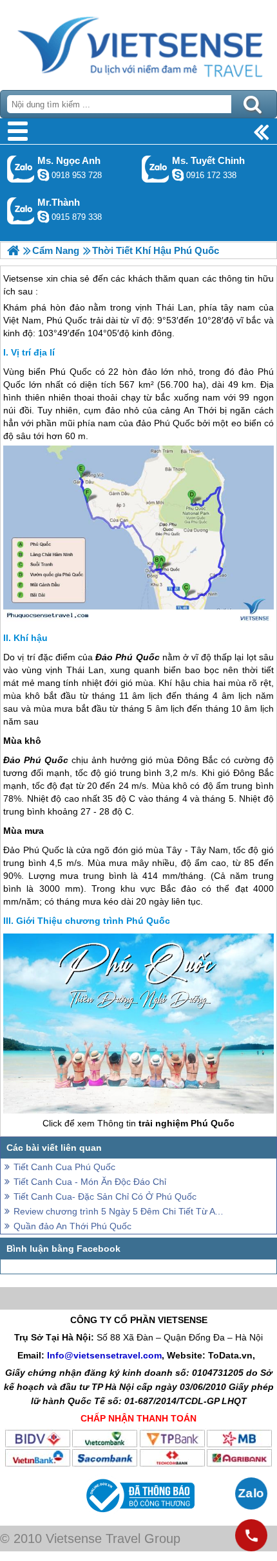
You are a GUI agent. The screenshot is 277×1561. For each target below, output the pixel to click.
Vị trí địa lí (33, 352)
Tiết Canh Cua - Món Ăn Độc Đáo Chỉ (90, 1182)
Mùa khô (22, 740)
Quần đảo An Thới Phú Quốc (72, 1226)
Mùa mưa (23, 831)
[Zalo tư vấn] (251, 1493)
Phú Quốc (70, 371)
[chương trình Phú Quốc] (138, 1110)
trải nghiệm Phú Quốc (186, 1123)
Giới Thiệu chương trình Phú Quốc (93, 921)
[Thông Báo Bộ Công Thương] (139, 1515)
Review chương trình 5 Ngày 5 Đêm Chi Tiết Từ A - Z (119, 1211)
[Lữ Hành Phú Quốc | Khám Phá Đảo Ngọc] (13, 250)
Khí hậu (31, 638)
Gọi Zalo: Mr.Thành (20, 210)
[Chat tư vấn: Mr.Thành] (43, 216)
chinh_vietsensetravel (177, 174)
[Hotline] (251, 1535)
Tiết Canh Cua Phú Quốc (64, 1167)
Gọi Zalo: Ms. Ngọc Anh (20, 168)
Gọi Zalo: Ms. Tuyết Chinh (155, 168)
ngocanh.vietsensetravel (43, 174)
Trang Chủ (138, 42)
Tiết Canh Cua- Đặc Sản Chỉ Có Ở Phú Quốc (105, 1196)
